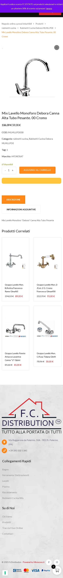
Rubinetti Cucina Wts (13, 498)
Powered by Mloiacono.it (33, 562)
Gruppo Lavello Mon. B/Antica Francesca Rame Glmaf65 (14, 288)
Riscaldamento (9, 492)
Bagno (5, 469)
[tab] (13, 199)
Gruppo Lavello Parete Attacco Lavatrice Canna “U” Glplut (15, 356)
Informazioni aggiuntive (21, 209)
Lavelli (5, 480)
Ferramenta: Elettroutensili (15, 475)
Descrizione (13, 199)
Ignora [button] (49, 8)
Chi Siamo (7, 516)
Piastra (5, 486)
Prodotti (6, 522)
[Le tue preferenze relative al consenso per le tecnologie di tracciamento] (5, 573)
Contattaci (7, 533)
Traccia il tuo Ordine (12, 528)
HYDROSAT (17, 156)
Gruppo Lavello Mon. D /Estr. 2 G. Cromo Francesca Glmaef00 (47, 288)
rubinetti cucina (20, 138)
